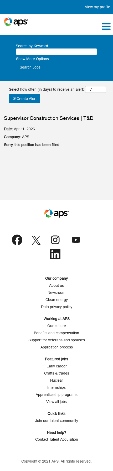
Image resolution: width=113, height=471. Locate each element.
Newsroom (56, 292)
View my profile (97, 7)
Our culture (56, 326)
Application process (56, 347)
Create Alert (26, 98)
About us (56, 285)
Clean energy (56, 300)
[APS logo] (16, 21)
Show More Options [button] (32, 59)
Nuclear (56, 380)
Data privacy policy (56, 307)
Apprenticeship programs (57, 394)
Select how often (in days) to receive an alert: (46, 89)
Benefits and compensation (56, 333)
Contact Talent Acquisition (56, 439)
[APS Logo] (56, 213)
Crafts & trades (56, 373)
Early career (57, 366)
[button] (75, 26)
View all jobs (56, 402)
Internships (56, 387)
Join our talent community (56, 421)
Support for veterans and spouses (56, 340)
